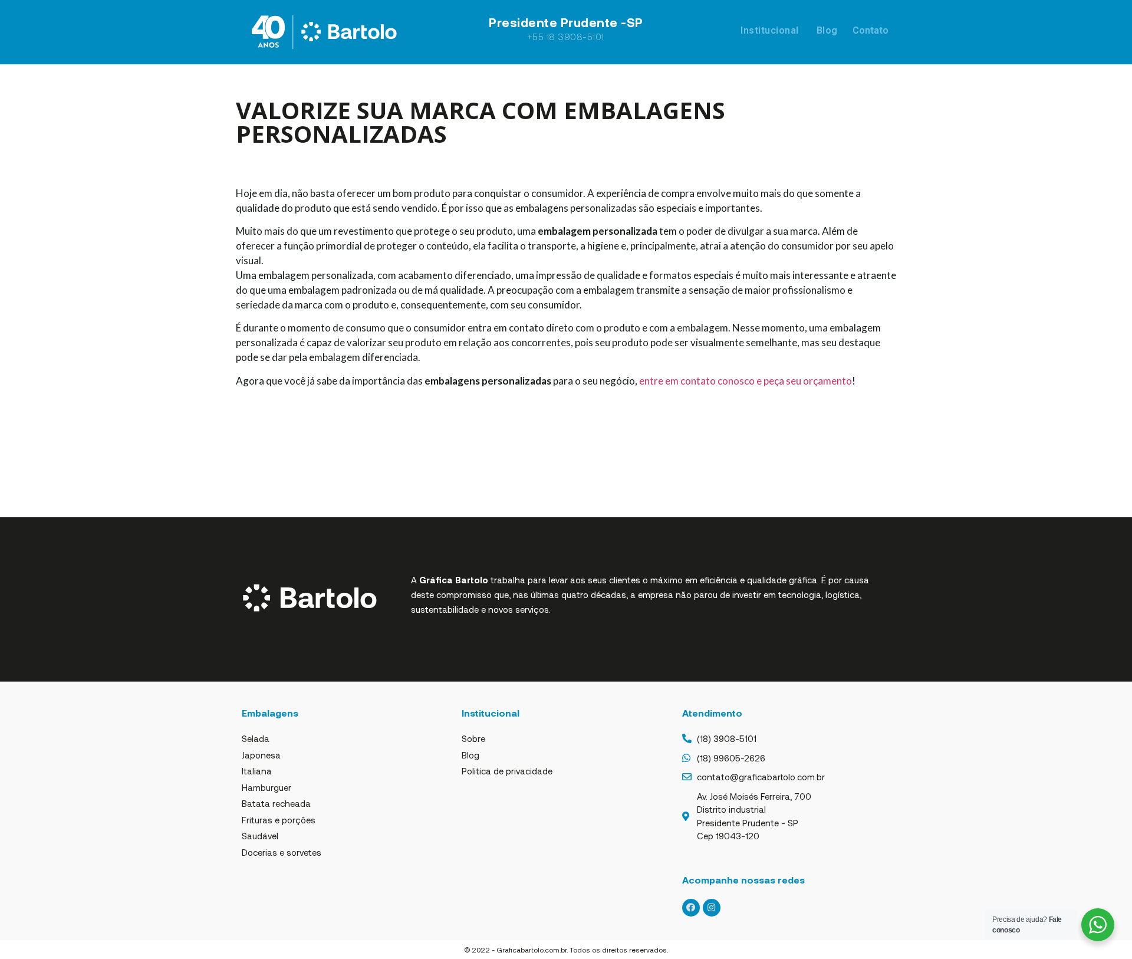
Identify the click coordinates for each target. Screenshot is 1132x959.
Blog (827, 30)
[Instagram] (711, 908)
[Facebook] (691, 908)
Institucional (770, 30)
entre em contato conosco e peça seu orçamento (745, 381)
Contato (871, 30)
